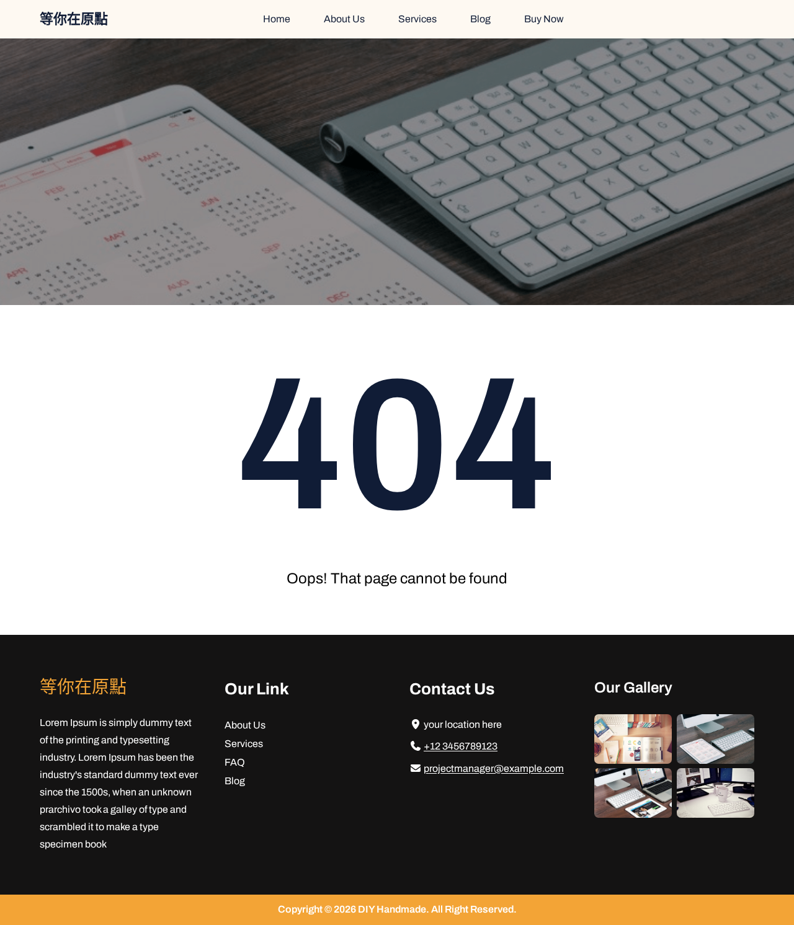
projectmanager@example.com (494, 768)
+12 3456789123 (460, 746)
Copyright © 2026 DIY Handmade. (354, 909)
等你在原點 (74, 19)
